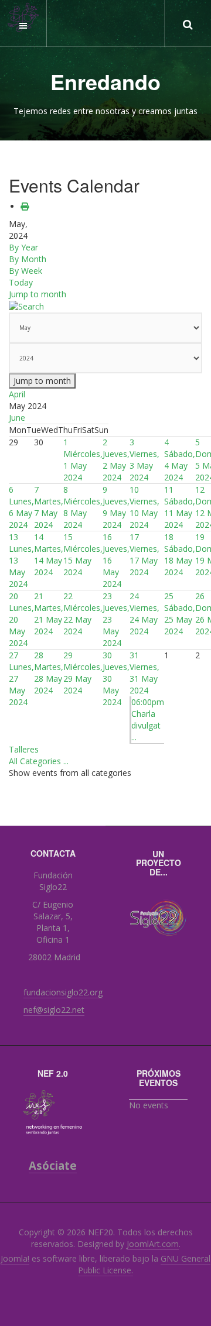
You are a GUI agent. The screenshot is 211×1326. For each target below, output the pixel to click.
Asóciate (53, 1165)
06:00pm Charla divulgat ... (147, 719)
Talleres (24, 749)
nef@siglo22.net (53, 1009)
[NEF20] (23, 17)
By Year (23, 247)
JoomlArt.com (153, 1243)
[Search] (26, 305)
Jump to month (37, 294)
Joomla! (15, 1258)
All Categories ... (39, 761)
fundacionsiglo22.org (63, 992)
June (17, 417)
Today (21, 282)
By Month (27, 258)
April (17, 394)
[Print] (25, 206)
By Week (25, 270)
